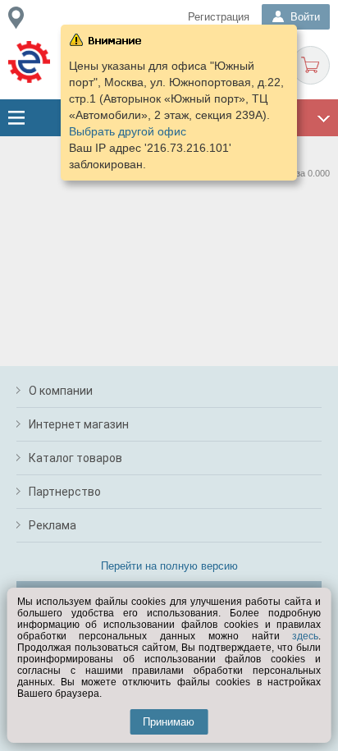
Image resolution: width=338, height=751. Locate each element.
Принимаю (168, 722)
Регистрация (218, 17)
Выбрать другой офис (127, 131)
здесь (305, 636)
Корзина (310, 65)
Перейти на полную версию (169, 566)
